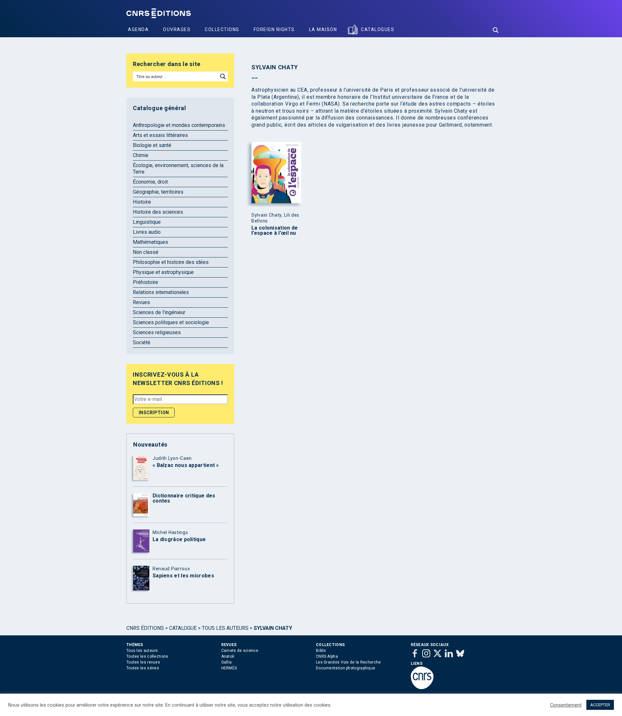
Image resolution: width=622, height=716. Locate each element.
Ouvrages (176, 29)
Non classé (145, 252)
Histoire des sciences (158, 212)
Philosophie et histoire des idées (171, 262)
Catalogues (377, 29)
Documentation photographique (345, 668)
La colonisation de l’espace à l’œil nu (274, 230)
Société (141, 342)
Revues (141, 302)
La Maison (323, 29)
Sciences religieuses (157, 332)
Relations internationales (161, 292)
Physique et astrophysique (163, 272)
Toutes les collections (147, 656)
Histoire (142, 202)
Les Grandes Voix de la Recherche (348, 662)
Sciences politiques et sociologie (171, 322)
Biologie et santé (152, 145)
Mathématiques (150, 242)
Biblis (321, 650)
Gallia (226, 662)
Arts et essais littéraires (160, 135)
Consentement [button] (566, 705)
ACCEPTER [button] (600, 704)
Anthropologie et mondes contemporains (179, 125)
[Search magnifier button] (496, 30)
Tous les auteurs (225, 628)
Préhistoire (145, 282)
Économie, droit (150, 182)
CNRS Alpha (327, 656)
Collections (222, 29)
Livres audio (147, 232)
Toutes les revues (143, 662)
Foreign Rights (274, 29)
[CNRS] (422, 688)
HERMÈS (229, 668)
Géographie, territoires (158, 192)
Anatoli (228, 656)
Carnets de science (239, 650)
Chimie (140, 155)
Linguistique (147, 222)
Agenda (138, 29)
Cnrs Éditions (145, 628)
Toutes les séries (142, 668)
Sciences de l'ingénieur (159, 312)
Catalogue (183, 628)
